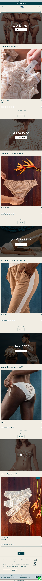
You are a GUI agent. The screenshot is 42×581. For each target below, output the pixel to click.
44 (9, 213)
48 (13, 213)
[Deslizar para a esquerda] (19, 113)
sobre (4, 561)
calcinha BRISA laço (4, 421)
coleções (14, 561)
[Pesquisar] (40, 11)
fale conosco (24, 561)
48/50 (13, 320)
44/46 (9, 320)
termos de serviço (16, 566)
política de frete (6, 569)
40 (5, 213)
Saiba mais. (27, 577)
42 (7, 213)
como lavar (23, 566)
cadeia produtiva (6, 564)
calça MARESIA (4, 314)
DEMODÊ (17, 580)
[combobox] (21, 11)
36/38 (2, 213)
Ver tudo (21, 115)
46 (11, 213)
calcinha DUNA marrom (5, 207)
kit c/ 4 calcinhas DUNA (5, 537)
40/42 (6, 320)
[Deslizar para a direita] (23, 113)
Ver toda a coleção (21, 29)
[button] (2, 7)
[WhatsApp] (39, 578)
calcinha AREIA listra (5, 100)
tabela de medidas (25, 564)
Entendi (38, 576)
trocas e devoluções (7, 566)
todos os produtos (16, 564)
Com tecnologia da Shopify (23, 580)
